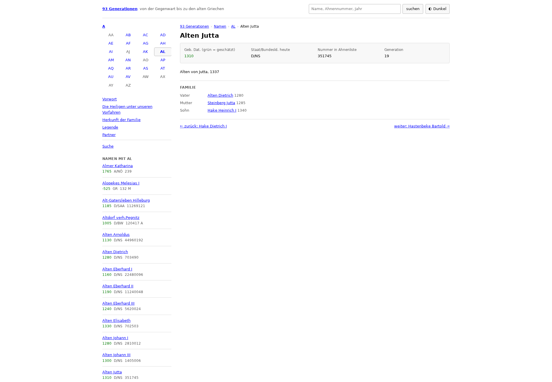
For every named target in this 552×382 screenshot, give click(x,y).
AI (111, 51)
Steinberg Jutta (221, 103)
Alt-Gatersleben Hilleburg (126, 200)
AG (145, 43)
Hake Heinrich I (222, 110)
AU (111, 77)
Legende (110, 127)
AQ (111, 68)
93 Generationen (119, 9)
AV (128, 77)
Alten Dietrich (115, 252)
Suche (108, 146)
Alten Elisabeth (116, 320)
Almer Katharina (117, 166)
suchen (412, 9)
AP (162, 60)
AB (128, 35)
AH (163, 43)
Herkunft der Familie (121, 120)
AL (162, 51)
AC (145, 35)
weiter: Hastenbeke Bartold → (422, 126)
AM (111, 60)
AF (128, 43)
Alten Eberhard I (117, 269)
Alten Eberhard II (117, 286)
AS (145, 68)
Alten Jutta (112, 372)
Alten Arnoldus (116, 234)
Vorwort (109, 99)
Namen (220, 26)
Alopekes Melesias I (120, 183)
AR (128, 68)
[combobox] (355, 9)
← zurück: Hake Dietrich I (203, 126)
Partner (109, 135)
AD (163, 35)
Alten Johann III (116, 355)
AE (110, 43)
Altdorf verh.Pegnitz (120, 217)
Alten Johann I (115, 338)
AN (128, 60)
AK (145, 51)
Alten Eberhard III (118, 303)
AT (162, 68)
